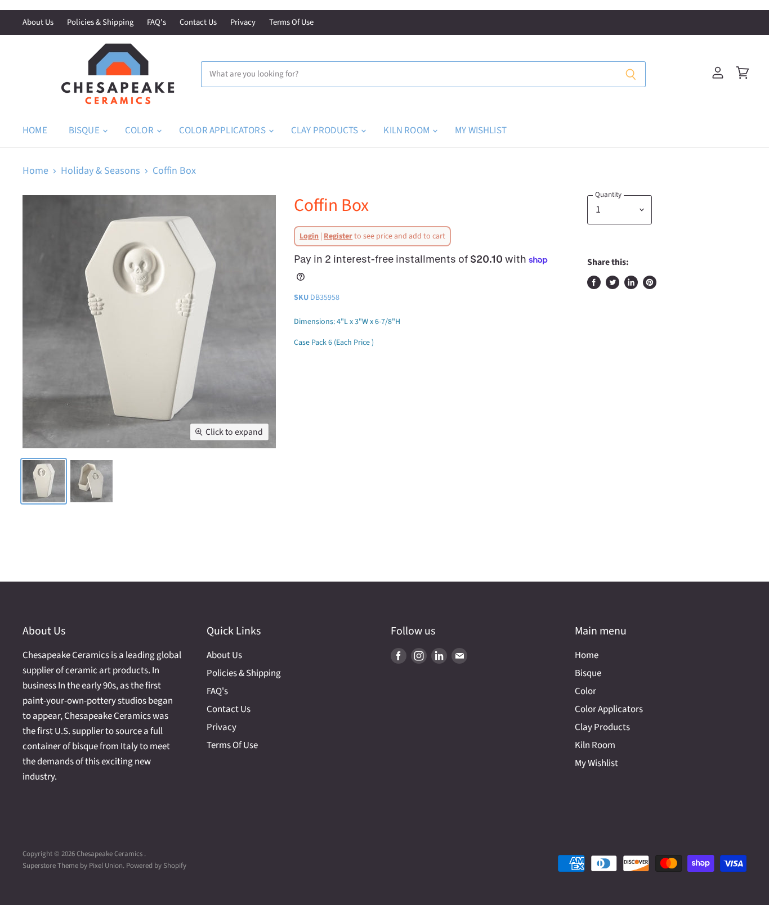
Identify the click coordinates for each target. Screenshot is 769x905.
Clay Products (325, 130)
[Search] (631, 74)
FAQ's (156, 23)
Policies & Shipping (100, 23)
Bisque (85, 130)
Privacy (243, 23)
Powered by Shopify (156, 866)
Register (338, 236)
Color (140, 130)
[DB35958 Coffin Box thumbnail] (43, 481)
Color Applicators (223, 130)
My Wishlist (481, 130)
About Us (38, 23)
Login (309, 236)
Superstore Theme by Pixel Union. (73, 866)
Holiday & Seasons (100, 171)
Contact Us (198, 23)
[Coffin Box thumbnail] (91, 481)
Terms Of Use (291, 23)
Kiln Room (407, 130)
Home (35, 130)
